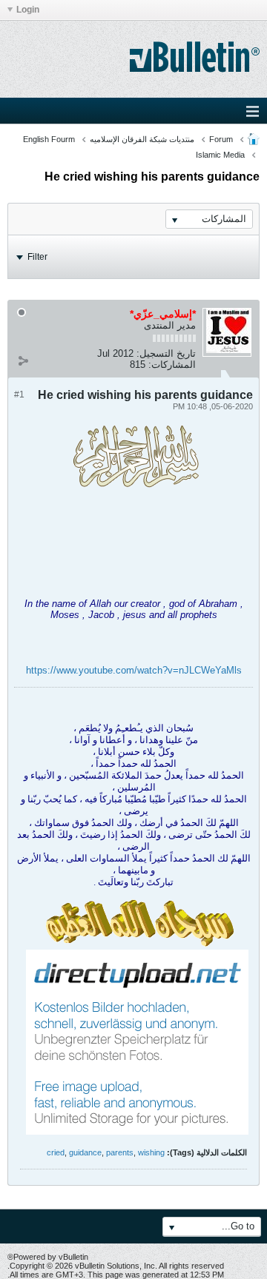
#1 (19, 394)
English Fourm (49, 139)
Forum (221, 139)
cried (56, 1152)
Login (27, 9)
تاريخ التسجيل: (166, 353)
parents (120, 1152)
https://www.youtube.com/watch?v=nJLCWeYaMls (134, 670)
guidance (85, 1152)
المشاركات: (172, 364)
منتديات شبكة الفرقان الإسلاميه (142, 139)
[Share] (23, 361)
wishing (151, 1152)
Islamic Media (220, 154)
